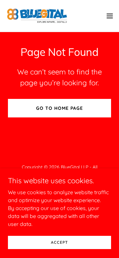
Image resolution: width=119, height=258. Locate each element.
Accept (59, 242)
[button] (109, 15)
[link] (37, 16)
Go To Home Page (59, 108)
